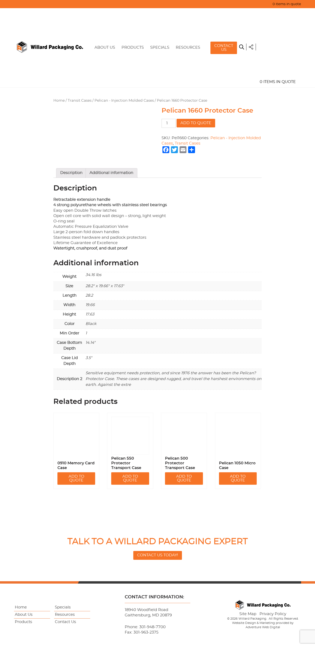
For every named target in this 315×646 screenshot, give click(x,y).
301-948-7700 (152, 627)
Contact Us (223, 48)
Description (71, 173)
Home (265, 13)
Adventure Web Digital (263, 627)
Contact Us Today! (157, 555)
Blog (265, 62)
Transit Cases (80, 100)
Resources (188, 48)
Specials (159, 48)
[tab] (71, 173)
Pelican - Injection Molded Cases (124, 100)
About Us (104, 48)
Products (133, 48)
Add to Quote (195, 123)
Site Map (247, 614)
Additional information (111, 173)
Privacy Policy (273, 614)
